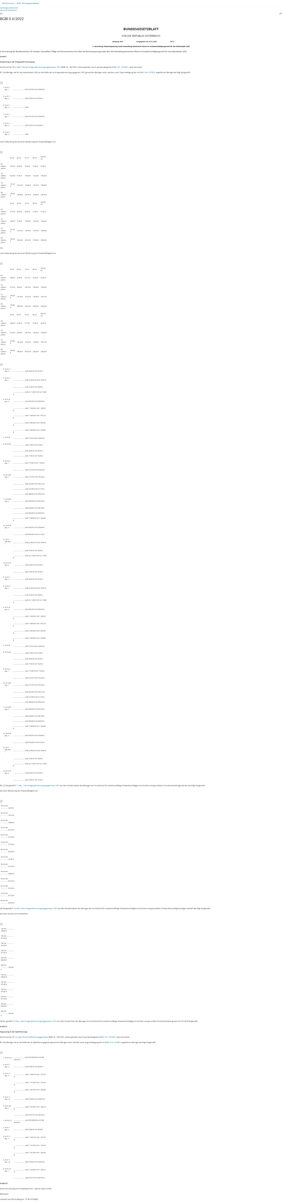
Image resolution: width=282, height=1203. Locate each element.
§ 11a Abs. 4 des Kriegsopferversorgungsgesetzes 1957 (34, 908)
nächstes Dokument (8, 10)
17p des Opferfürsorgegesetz (34, 1037)
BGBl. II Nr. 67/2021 (147, 72)
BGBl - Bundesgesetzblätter (28, 3)
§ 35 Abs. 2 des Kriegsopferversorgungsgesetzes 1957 (34, 1021)
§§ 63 (14, 67)
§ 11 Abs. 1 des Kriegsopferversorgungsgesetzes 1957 (37, 785)
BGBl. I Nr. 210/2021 (120, 67)
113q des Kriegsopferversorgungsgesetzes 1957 (40, 67)
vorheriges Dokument (9, 8)
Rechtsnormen (8, 3)
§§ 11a (15, 1037)
